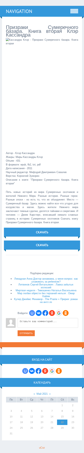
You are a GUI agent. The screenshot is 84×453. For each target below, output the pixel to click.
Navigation (19, 11)
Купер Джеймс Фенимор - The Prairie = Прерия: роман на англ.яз (46, 300)
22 (62, 422)
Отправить (26, 333)
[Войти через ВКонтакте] (39, 313)
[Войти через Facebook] (45, 313)
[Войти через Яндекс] (52, 313)
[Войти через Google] (59, 313)
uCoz (42, 447)
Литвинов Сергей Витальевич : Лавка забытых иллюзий (45, 286)
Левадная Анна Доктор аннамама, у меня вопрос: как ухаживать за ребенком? (46, 280)
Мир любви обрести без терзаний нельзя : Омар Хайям (46, 295)
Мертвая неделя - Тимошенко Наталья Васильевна (46, 290)
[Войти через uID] (32, 313)
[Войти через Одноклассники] (66, 313)
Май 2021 (42, 393)
